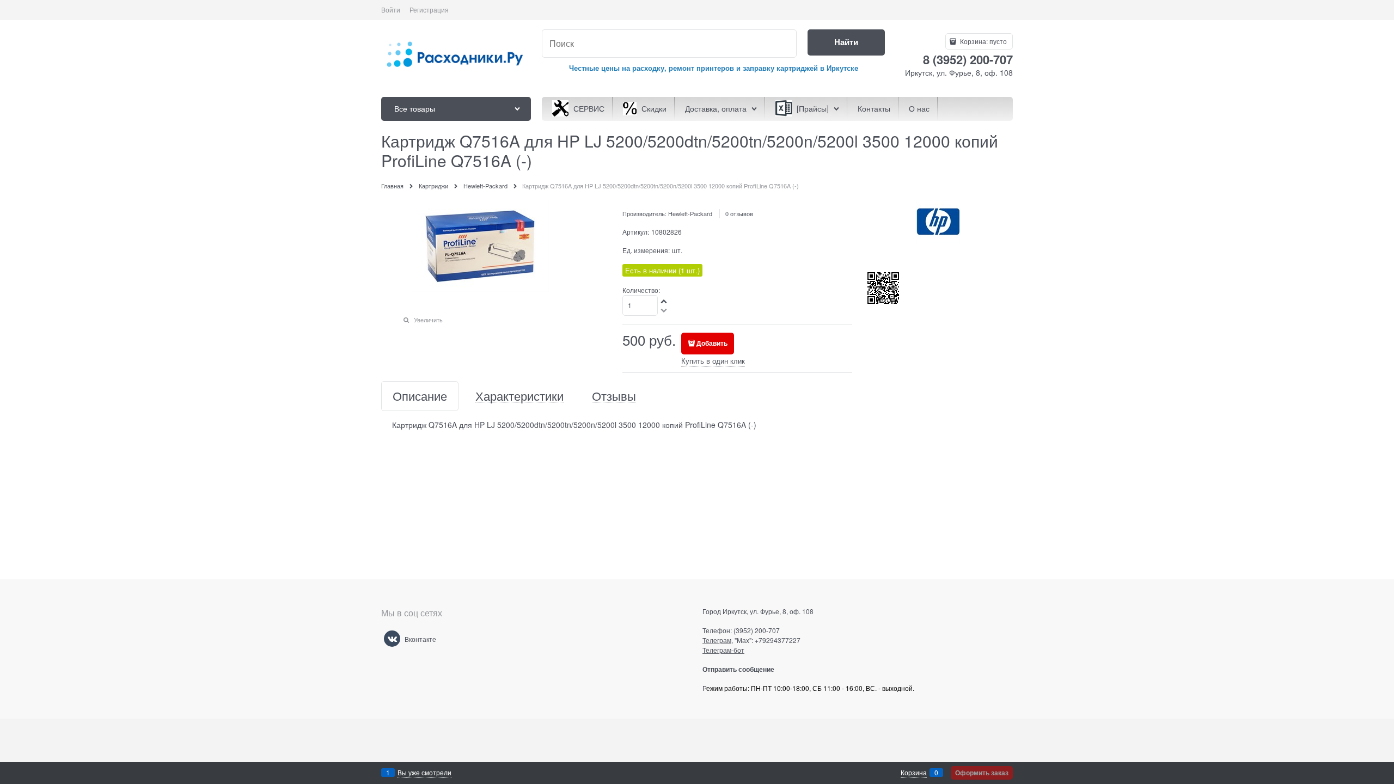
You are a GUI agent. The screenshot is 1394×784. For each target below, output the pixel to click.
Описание (420, 396)
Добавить (711, 343)
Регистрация (429, 9)
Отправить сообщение (742, 669)
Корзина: (982, 41)
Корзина (914, 772)
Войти (390, 9)
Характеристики (519, 396)
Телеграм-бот (723, 649)
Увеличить (428, 319)
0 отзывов (739, 213)
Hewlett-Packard (690, 213)
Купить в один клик (713, 361)
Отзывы (614, 396)
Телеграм (716, 640)
